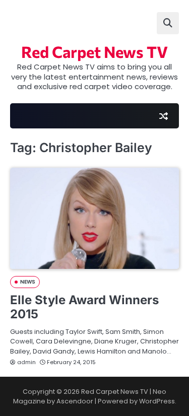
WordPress (157, 401)
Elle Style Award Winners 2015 (84, 307)
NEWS (27, 282)
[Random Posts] (163, 115)
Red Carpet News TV (94, 51)
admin (26, 362)
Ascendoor (74, 401)
